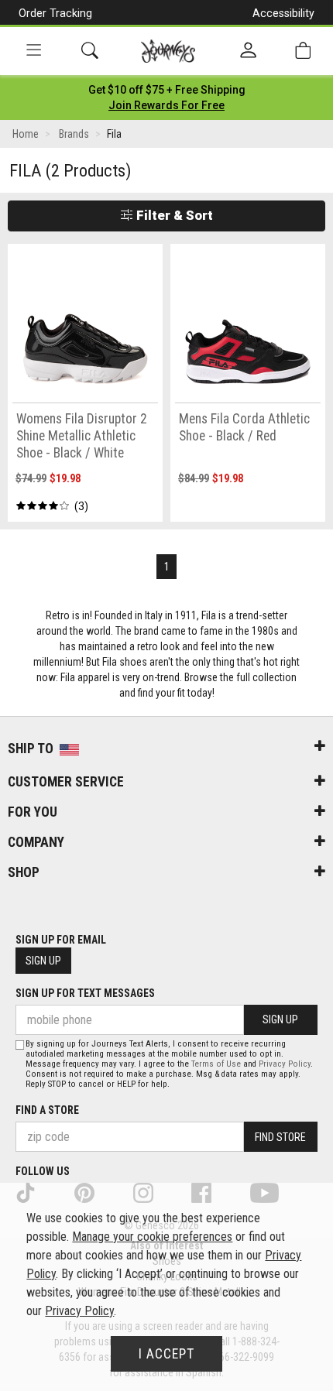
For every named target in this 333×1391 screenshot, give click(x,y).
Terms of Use (216, 1064)
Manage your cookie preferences (152, 1236)
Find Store (280, 1137)
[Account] (248, 51)
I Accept (166, 1354)
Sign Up (43, 960)
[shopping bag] (302, 51)
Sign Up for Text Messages (85, 993)
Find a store (47, 1110)
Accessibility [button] (283, 13)
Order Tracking (55, 13)
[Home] (168, 51)
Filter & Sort (173, 215)
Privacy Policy (285, 1064)
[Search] (89, 51)
